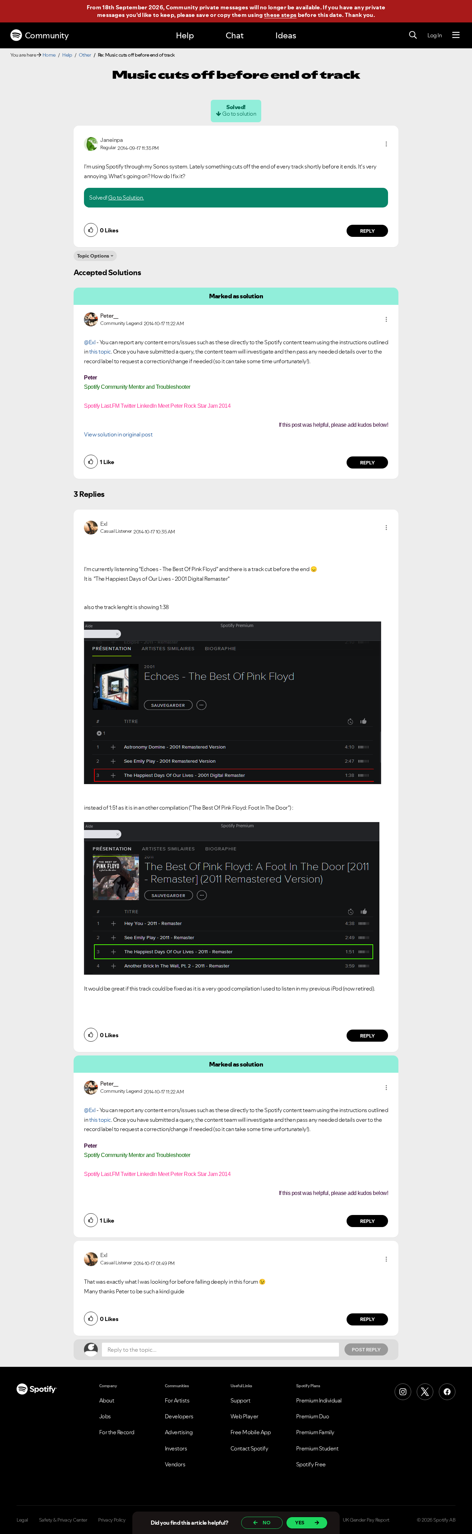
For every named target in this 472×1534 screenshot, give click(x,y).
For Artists (177, 1400)
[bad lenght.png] (232, 702)
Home (49, 54)
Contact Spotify (249, 1448)
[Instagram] (403, 1391)
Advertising (179, 1432)
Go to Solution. (126, 197)
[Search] (413, 35)
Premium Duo (312, 1416)
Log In (434, 35)
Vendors (175, 1464)
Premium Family (315, 1432)
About (106, 1400)
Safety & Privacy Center (63, 1520)
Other (85, 54)
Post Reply (366, 1349)
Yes (299, 1522)
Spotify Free (311, 1464)
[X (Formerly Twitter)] (425, 1391)
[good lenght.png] (231, 898)
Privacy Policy (111, 1520)
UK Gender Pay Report (366, 1520)
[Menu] (456, 35)
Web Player (244, 1416)
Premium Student (317, 1448)
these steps (280, 15)
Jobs (105, 1416)
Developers (179, 1416)
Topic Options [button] (93, 255)
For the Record (116, 1432)
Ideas (285, 35)
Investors (176, 1448)
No (267, 1522)
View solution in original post (118, 434)
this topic (100, 351)
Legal (22, 1520)
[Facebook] (447, 1391)
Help (185, 35)
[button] (386, 144)
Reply (367, 231)
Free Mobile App (250, 1432)
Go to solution (239, 113)
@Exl (89, 342)
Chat (235, 35)
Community (47, 35)
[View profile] (91, 143)
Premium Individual (319, 1400)
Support (240, 1400)
